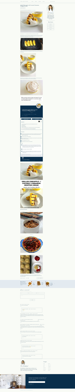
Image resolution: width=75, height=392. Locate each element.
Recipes (33, 282)
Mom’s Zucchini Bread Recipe (43, 283)
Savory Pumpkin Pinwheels (34, 284)
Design (50, 29)
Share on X (40, 100)
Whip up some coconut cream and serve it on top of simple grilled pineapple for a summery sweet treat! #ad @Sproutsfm (31, 99)
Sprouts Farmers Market (33, 10)
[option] (32, 283)
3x (41, 121)
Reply (21, 306)
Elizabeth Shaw (22, 340)
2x (40, 121)
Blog (44, 366)
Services (36, 1)
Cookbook (49, 366)
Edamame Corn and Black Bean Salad (51, 284)
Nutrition (50, 27)
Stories (32, 1)
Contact (44, 1)
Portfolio (40, 1)
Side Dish (51, 282)
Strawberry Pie (31, 234)
